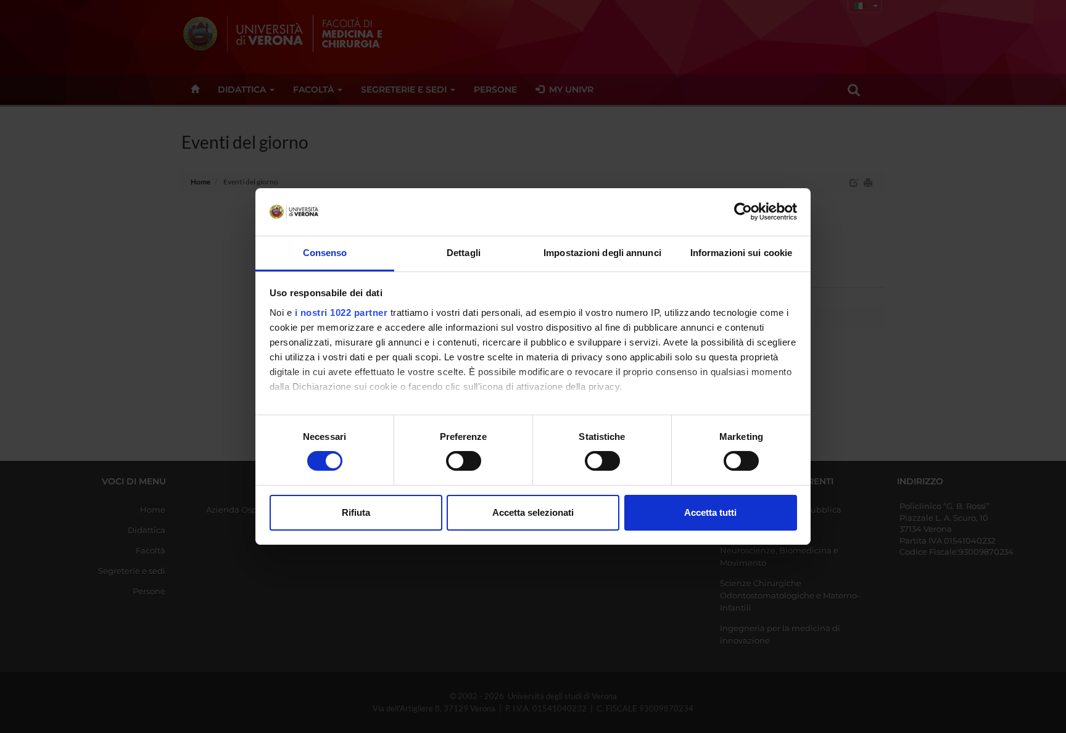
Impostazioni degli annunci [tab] (602, 252)
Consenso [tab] (325, 252)
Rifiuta (356, 512)
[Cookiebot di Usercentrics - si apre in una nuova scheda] (743, 211)
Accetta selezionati (533, 512)
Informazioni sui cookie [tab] (741, 252)
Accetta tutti (710, 512)
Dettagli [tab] (464, 252)
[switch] (463, 461)
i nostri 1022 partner (341, 312)
